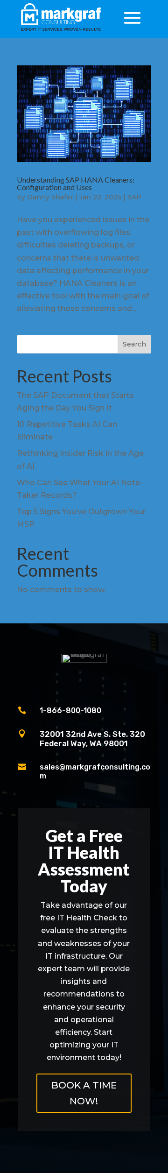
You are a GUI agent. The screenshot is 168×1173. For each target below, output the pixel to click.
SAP (134, 197)
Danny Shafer (50, 197)
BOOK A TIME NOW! (84, 1093)
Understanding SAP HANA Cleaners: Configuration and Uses (75, 183)
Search (134, 344)
